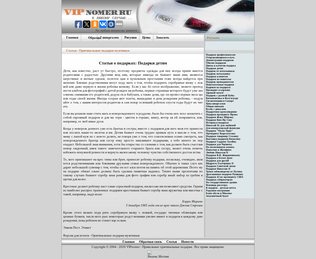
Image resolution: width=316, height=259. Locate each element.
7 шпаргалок (109, 37)
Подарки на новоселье (218, 79)
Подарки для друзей (217, 160)
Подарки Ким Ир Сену (219, 120)
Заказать (162, 37)
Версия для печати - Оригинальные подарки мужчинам (101, 235)
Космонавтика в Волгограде (222, 98)
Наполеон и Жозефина (218, 149)
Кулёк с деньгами (216, 109)
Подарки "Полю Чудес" (219, 130)
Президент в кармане (218, 90)
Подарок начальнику (218, 73)
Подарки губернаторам (219, 179)
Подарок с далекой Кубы (220, 95)
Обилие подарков (216, 62)
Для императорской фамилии (223, 128)
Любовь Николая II (217, 152)
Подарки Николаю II (218, 168)
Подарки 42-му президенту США (224, 177)
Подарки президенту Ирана (221, 114)
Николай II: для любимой (221, 125)
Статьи (171, 241)
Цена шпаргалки (215, 103)
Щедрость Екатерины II (220, 163)
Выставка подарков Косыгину (223, 139)
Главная (72, 37)
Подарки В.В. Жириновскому (223, 155)
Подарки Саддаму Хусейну (221, 141)
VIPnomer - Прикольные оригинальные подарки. (159, 247)
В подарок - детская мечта (221, 187)
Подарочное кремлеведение (221, 111)
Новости (187, 241)
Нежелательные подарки (220, 84)
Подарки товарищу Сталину (222, 136)
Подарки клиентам (217, 76)
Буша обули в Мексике (219, 193)
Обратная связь (150, 241)
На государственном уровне (221, 182)
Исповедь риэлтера (216, 185)
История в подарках (217, 122)
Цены (146, 37)
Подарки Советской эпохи (221, 166)
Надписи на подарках (218, 87)
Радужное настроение (218, 190)
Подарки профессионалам (221, 54)
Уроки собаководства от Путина (224, 171)
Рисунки (130, 37)
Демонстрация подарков (220, 60)
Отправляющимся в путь (220, 57)
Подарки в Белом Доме (219, 158)
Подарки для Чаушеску (219, 144)
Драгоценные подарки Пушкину (224, 174)
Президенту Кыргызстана (220, 133)
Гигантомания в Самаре (220, 101)
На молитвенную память (220, 147)
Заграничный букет (217, 196)
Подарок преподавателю (220, 81)
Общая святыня (215, 106)
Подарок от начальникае (220, 71)
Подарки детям (214, 68)
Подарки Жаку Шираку (220, 117)
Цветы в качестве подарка (221, 65)
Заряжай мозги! (215, 92)
